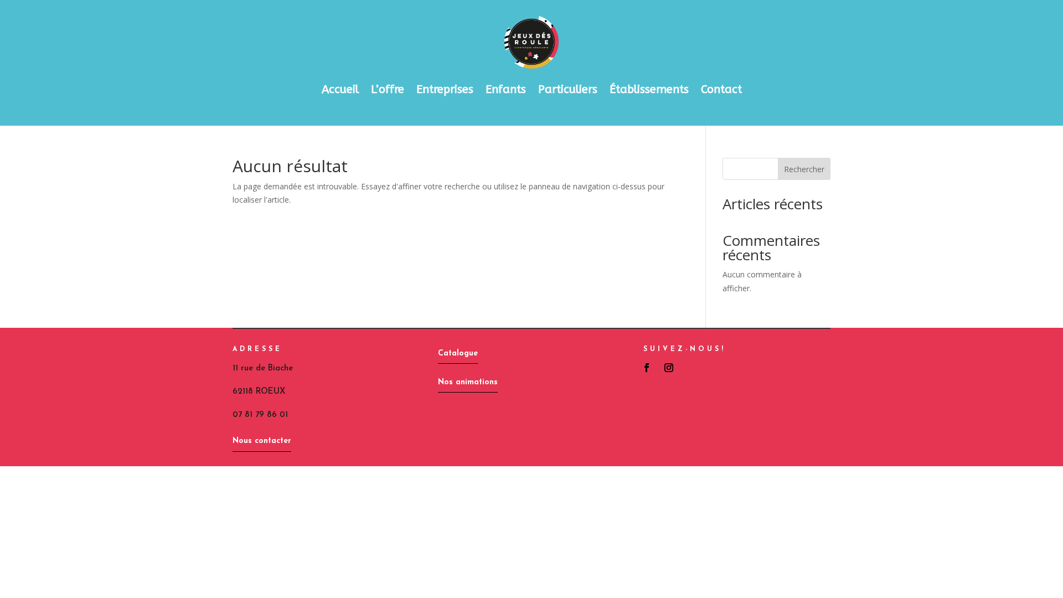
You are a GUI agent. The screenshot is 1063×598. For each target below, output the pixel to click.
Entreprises (444, 89)
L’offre (387, 89)
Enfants (506, 89)
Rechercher (804, 169)
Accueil (340, 89)
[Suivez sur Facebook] (647, 368)
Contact (721, 89)
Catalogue (458, 353)
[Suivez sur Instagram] (669, 368)
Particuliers (567, 89)
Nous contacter (262, 441)
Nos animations (468, 382)
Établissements (649, 89)
